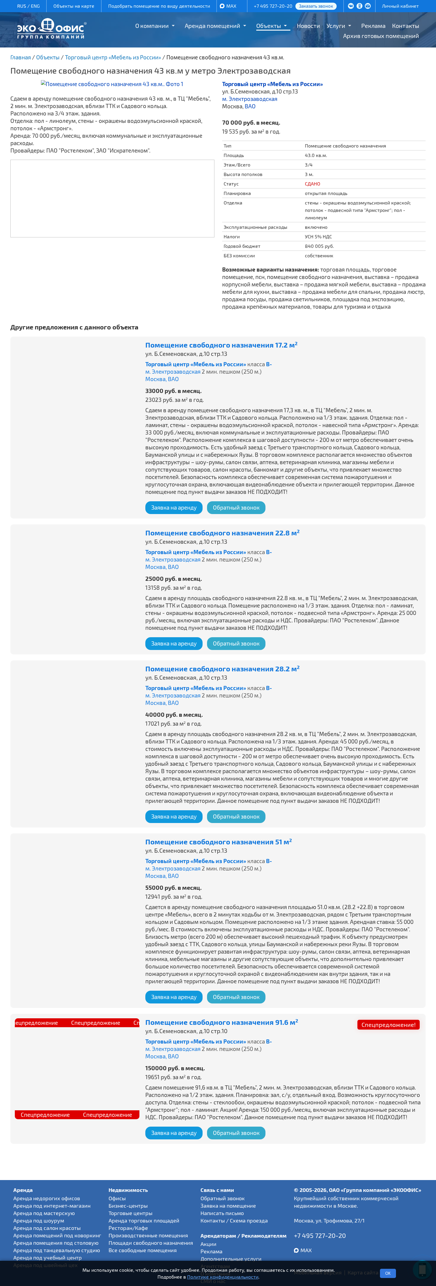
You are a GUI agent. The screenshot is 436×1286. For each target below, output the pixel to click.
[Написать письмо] (368, 6)
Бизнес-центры (128, 1205)
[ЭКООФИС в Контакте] (351, 6)
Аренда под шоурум (38, 1220)
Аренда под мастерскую (44, 1213)
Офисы (117, 1198)
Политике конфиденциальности (222, 1276)
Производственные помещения (148, 1235)
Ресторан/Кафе (128, 1228)
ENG (35, 6)
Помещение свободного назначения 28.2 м (222, 669)
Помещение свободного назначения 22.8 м (222, 533)
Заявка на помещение (228, 1205)
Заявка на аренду (174, 507)
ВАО (250, 106)
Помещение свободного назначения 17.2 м (221, 345)
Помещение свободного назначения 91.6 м (221, 1022)
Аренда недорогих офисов (46, 1198)
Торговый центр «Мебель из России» (272, 83)
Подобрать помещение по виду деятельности (159, 6)
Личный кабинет (400, 6)
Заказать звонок (316, 6)
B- (269, 364)
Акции (209, 1244)
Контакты (405, 25)
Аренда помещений (212, 25)
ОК (388, 1273)
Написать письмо (222, 1213)
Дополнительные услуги (231, 1258)
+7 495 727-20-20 (273, 6)
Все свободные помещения (143, 1250)
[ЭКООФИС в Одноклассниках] (359, 6)
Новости (308, 25)
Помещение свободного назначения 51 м (218, 842)
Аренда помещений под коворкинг (57, 1235)
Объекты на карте (73, 6)
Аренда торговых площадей (144, 1220)
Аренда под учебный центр (47, 1257)
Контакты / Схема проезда (234, 1220)
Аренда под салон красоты (47, 1228)
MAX (231, 6)
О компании (152, 25)
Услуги (336, 25)
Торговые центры (130, 1213)
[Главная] (52, 36)
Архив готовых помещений (381, 35)
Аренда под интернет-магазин (51, 1205)
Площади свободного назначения (151, 1242)
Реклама (373, 25)
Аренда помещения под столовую (55, 1242)
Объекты (268, 25)
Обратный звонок (236, 507)
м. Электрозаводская (249, 98)
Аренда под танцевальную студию (56, 1250)
